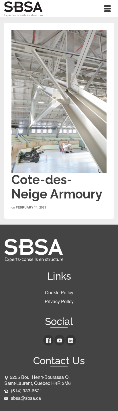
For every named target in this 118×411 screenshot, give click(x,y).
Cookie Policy (59, 292)
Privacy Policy (59, 301)
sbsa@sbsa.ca (25, 398)
